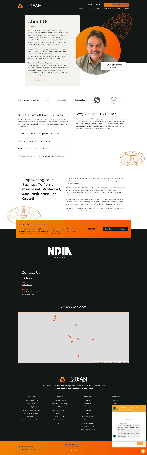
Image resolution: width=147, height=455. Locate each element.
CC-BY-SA (117, 362)
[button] (70, 337)
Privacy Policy (33, 449)
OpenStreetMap (106, 362)
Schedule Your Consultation (116, 5)
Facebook (71, 450)
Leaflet (95, 362)
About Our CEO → (37, 80)
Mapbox (126, 362)
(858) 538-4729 (94, 5)
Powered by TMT (23, 449)
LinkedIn (75, 450)
